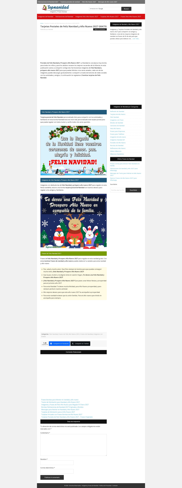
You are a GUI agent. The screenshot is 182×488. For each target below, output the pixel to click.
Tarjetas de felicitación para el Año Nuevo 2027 (58, 412)
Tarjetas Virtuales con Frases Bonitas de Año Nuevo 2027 (61, 414)
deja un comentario (100, 29)
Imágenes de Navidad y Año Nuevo (58, 9)
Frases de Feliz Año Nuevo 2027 (69, 334)
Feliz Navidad (53, 334)
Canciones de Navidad (117, 126)
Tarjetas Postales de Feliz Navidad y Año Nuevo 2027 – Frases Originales (67, 417)
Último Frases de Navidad (125, 159)
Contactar (115, 485)
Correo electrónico (47, 468)
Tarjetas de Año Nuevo (117, 114)
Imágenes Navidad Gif (117, 140)
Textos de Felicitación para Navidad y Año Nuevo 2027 (60, 402)
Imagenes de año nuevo (118, 137)
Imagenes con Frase (116, 120)
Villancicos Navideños (117, 154)
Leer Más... (136, 39)
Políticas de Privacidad (105, 485)
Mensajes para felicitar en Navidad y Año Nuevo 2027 (60, 410)
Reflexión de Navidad (117, 111)
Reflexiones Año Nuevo (117, 148)
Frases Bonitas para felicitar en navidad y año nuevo (59, 400)
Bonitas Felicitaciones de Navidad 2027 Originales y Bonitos (62, 407)
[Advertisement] (73, 47)
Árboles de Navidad (116, 123)
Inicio (41, 23)
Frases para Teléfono (117, 134)
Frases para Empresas (117, 131)
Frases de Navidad (86, 334)
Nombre (44, 459)
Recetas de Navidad (116, 145)
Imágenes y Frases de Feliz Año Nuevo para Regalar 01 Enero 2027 (65, 405)
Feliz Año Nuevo (115, 128)
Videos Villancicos (115, 151)
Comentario (45, 433)
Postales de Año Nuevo (118, 143)
